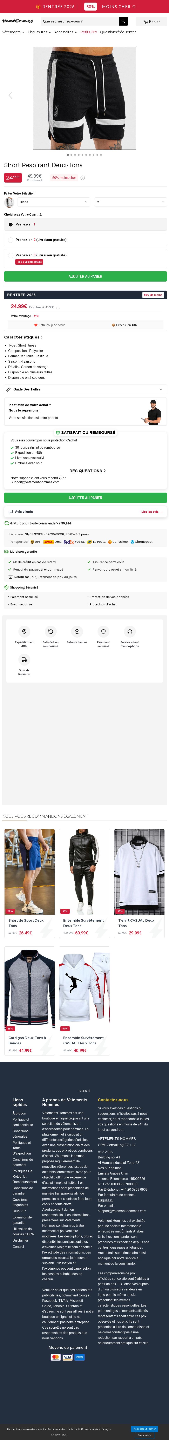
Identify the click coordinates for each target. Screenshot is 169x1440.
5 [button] (83, 155)
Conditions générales (20, 1133)
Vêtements (11, 32)
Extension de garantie (22, 1220)
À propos (19, 1113)
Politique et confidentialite (23, 1122)
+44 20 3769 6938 (134, 1189)
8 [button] (94, 155)
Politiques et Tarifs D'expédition (22, 1148)
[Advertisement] (88, 1077)
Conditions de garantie (23, 1190)
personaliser (144, 1435)
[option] (84, 98)
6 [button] (87, 155)
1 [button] (68, 155)
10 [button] (101, 155)
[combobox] (80, 21)
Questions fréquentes (118, 32)
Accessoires (64, 32)
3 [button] (75, 155)
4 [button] (79, 155)
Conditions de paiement (23, 1162)
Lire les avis (149, 511)
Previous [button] (8, 95)
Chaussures (38, 32)
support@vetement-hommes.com (122, 1211)
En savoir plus (59, 1434)
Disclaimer (20, 1240)
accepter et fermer (145, 1428)
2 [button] (72, 155)
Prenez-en (25, 224)
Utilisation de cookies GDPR (23, 1231)
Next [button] (161, 95)
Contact (18, 1246)
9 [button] (98, 155)
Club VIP (19, 1211)
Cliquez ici (105, 1200)
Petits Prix (88, 32)
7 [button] (90, 155)
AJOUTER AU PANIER (85, 276)
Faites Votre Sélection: (19, 193)
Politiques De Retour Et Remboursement (25, 1176)
